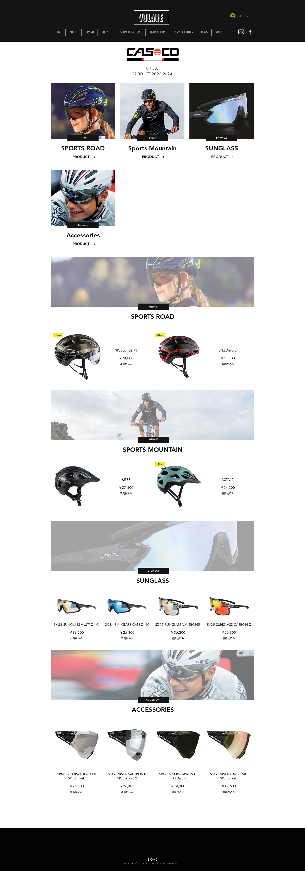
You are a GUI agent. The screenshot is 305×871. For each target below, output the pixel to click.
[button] (83, 138)
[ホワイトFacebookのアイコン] (250, 32)
